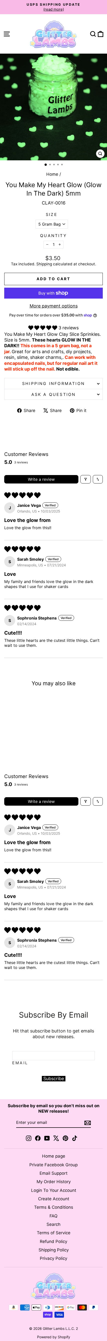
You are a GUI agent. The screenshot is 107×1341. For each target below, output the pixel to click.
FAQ (53, 1215)
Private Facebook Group (53, 1164)
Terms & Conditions (53, 1207)
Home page (53, 1156)
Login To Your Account (53, 1190)
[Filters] (85, 479)
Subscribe (53, 1078)
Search (53, 1224)
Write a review (41, 479)
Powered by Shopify (53, 1337)
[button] (43, 327)
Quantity (53, 235)
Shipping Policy (54, 1249)
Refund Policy (53, 1241)
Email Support (53, 1173)
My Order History (54, 1181)
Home (52, 174)
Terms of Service (53, 1232)
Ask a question (53, 394)
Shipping (44, 264)
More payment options (54, 306)
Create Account (53, 1198)
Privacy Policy (53, 1258)
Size (51, 214)
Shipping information (53, 383)
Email (20, 1062)
